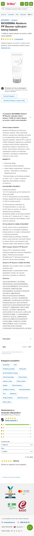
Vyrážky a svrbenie (9, 389)
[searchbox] (17, 9)
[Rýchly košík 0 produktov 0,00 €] (31, 4)
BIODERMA (5, 20)
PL (16, 531)
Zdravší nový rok (22, 397)
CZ (14, 531)
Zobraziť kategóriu (9, 96)
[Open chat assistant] (30, 527)
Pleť (15, 364)
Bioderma (13, 393)
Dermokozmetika (24, 389)
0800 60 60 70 (24, 522)
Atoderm (14, 20)
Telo (4, 393)
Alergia (5, 385)
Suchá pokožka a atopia (10, 373)
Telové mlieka (21, 381)
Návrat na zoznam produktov (11, 477)
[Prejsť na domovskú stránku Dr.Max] (11, 4)
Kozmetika (6, 364)
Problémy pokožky (9, 369)
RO (19, 531)
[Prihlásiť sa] (26, 4)
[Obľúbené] (22, 4)
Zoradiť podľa (5, 441)
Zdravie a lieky (7, 381)
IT (21, 531)
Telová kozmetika (8, 377)
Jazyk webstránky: (7, 526)
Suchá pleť (22, 369)
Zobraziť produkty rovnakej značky (14, 100)
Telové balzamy (17, 385)
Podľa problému (8, 397)
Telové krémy (22, 377)
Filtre (2, 448)
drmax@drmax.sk (9, 522)
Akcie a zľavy (7, 402)
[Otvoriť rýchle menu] (3, 4)
